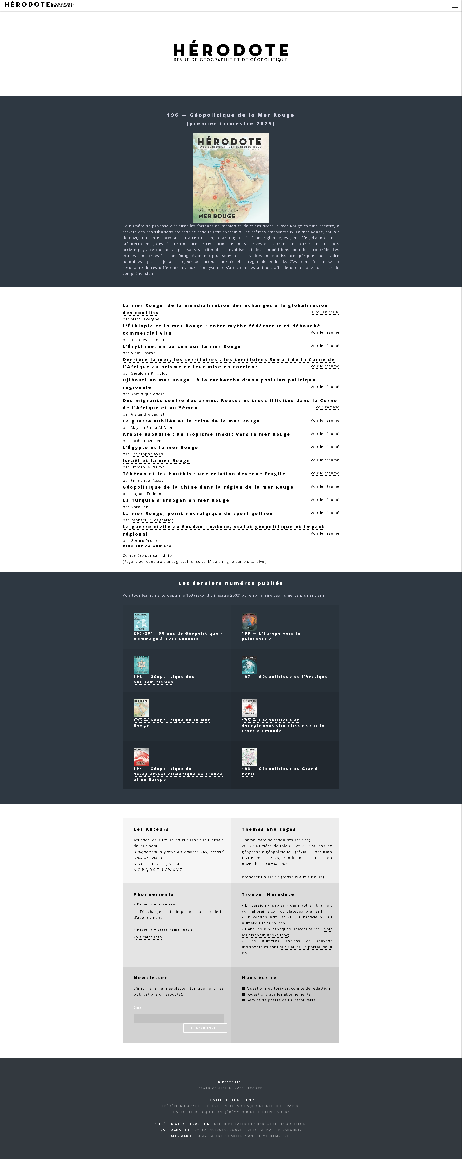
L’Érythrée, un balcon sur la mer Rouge (182, 346)
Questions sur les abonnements (279, 994)
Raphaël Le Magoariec (152, 520)
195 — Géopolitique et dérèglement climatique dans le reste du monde (283, 725)
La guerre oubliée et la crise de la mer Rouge (191, 421)
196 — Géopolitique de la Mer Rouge (172, 722)
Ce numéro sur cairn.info (147, 555)
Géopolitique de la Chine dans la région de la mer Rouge (208, 487)
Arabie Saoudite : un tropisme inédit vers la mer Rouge (207, 434)
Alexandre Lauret (147, 414)
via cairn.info (149, 937)
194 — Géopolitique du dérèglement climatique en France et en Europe (178, 774)
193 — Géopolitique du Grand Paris (280, 771)
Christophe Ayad (147, 453)
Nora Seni (140, 506)
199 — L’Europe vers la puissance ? (271, 636)
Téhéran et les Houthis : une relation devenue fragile (204, 474)
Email (139, 1007)
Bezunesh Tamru (147, 339)
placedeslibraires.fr (305, 911)
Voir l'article (327, 407)
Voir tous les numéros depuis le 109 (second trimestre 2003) (182, 595)
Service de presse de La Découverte (281, 1000)
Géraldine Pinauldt (149, 373)
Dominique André (148, 393)
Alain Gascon (143, 352)
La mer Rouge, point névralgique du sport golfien (198, 513)
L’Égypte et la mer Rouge (161, 447)
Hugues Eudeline (147, 493)
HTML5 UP (280, 1136)
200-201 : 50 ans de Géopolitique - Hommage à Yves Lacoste (178, 636)
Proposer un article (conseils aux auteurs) (283, 876)
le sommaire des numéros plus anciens (286, 595)
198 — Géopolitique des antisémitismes (164, 679)
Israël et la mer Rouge (156, 460)
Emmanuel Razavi (148, 480)
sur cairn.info (272, 923)
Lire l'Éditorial (325, 311)
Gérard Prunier (145, 540)
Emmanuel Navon (148, 467)
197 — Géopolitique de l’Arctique (285, 676)
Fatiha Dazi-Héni (147, 440)
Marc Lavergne (145, 319)
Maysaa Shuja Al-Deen (152, 427)
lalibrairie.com (265, 911)
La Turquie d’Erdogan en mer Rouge (176, 500)
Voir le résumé (325, 332)
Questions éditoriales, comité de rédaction (288, 988)
